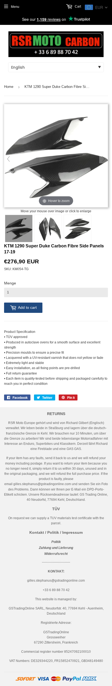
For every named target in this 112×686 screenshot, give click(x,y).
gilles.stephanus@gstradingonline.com (42, 484)
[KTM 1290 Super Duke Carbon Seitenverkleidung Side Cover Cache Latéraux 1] (18, 228)
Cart (77, 6)
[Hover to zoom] (56, 156)
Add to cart (27, 307)
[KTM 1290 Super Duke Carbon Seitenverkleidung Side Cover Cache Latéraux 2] (48, 228)
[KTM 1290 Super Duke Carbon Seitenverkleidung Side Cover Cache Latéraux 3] (77, 228)
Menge (10, 283)
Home (8, 87)
